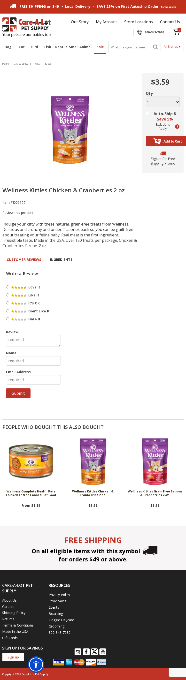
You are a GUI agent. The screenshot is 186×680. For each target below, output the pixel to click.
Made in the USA (15, 631)
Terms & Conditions (18, 625)
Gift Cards (10, 637)
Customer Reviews (24, 259)
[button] (36, 664)
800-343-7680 (154, 32)
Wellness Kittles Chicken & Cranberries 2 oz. (93, 493)
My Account (106, 22)
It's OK (33, 303)
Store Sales (57, 601)
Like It (33, 295)
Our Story (80, 22)
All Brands (171, 47)
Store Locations (138, 22)
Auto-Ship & (165, 116)
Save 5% (165, 119)
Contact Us (170, 22)
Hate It (33, 319)
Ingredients (61, 259)
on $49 (39, 6)
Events (54, 607)
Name (11, 353)
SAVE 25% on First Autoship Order (136, 6)
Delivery (77, 6)
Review (12, 332)
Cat (22, 47)
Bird (34, 47)
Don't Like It (38, 311)
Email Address (18, 372)
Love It (33, 287)
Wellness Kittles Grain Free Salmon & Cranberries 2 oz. (155, 493)
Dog (8, 47)
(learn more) (177, 126)
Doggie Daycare (61, 620)
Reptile (60, 47)
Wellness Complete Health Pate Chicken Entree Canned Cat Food (31, 493)
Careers (8, 606)
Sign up (13, 657)
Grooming (56, 626)
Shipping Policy (13, 612)
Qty (149, 93)
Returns (8, 619)
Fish (47, 47)
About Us (9, 600)
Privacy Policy (59, 594)
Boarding (56, 613)
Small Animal (80, 47)
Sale (100, 47)
